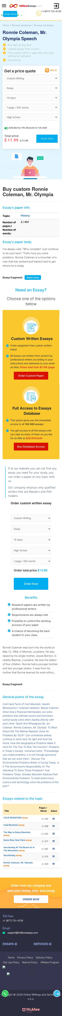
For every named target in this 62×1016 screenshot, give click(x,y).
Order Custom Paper (31, 375)
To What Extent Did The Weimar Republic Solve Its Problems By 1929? (30, 731)
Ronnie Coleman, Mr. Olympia (30, 727)
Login (56, 5)
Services (41, 943)
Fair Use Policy (11, 962)
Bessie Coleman (50, 707)
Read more (33, 277)
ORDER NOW (31, 899)
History (25, 215)
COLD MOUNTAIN (15, 817)
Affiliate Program (49, 962)
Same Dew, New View (17, 840)
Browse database (21, 25)
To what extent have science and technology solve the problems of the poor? (30, 782)
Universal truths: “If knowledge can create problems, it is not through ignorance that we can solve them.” (31, 754)
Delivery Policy (44, 957)
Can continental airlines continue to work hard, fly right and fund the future (27, 739)
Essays (8, 943)
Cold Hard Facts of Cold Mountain (22, 704)
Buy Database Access (31, 446)
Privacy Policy (25, 957)
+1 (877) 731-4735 (51, 11)
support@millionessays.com (22, 932)
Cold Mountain (13, 825)
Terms (11, 957)
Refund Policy (30, 962)
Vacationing (12, 855)
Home (6, 25)
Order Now (10, 13)
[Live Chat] (56, 993)
